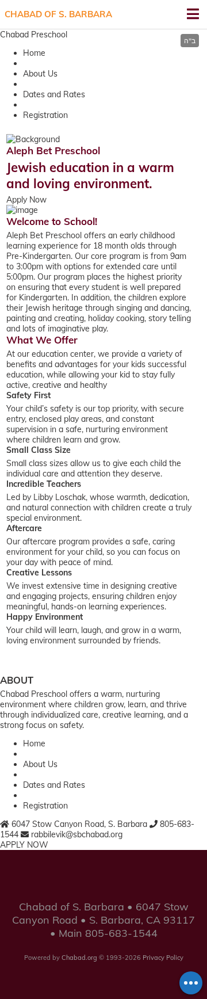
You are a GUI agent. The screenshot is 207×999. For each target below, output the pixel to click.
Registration (45, 115)
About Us (40, 73)
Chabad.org (79, 958)
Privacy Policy (163, 958)
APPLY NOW (24, 845)
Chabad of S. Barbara (58, 14)
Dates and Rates (54, 94)
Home (34, 53)
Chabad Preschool (33, 34)
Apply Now (26, 200)
